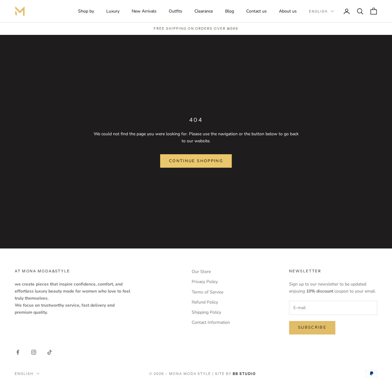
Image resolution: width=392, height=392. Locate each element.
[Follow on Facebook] (18, 352)
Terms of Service (207, 292)
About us (288, 11)
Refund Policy (205, 302)
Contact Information (211, 322)
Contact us (256, 11)
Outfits (175, 11)
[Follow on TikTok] (50, 352)
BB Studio (244, 373)
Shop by (86, 11)
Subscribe (312, 327)
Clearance (203, 11)
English (318, 11)
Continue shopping (196, 161)
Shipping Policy (206, 312)
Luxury (112, 11)
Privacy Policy (205, 282)
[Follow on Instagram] (34, 352)
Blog (229, 11)
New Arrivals (144, 11)
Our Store (201, 271)
